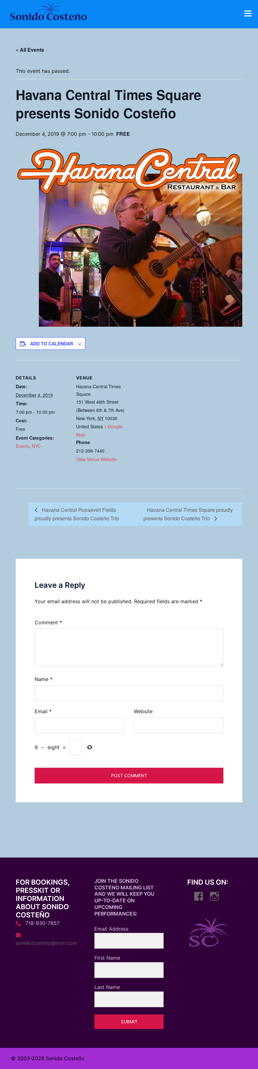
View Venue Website (96, 459)
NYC (36, 446)
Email (43, 711)
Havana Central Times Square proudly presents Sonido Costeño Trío (188, 514)
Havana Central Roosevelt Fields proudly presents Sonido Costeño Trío (77, 514)
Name (44, 679)
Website (143, 711)
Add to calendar (51, 343)
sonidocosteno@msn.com (46, 943)
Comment (48, 622)
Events (22, 446)
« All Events (30, 49)
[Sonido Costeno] (48, 13)
